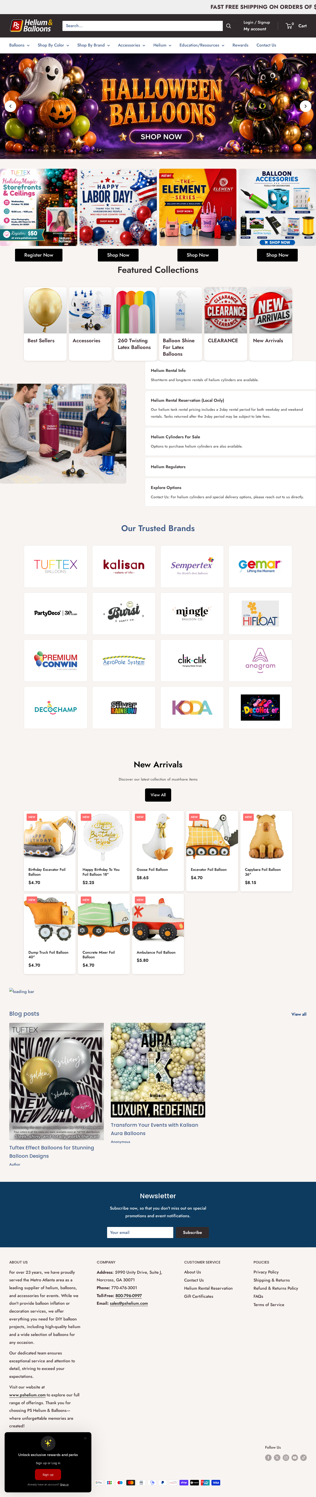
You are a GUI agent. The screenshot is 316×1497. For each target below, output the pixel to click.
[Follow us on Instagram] (286, 1457)
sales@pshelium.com (129, 1303)
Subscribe (192, 1232)
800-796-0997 (128, 1296)
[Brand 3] (192, 566)
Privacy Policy (266, 1272)
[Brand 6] (124, 613)
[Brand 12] (260, 660)
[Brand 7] (192, 613)
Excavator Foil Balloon (209, 869)
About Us (192, 1272)
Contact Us (266, 45)
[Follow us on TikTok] (303, 1457)
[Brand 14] (124, 707)
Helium (159, 45)
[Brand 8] (260, 613)
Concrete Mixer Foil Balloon (99, 955)
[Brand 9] (56, 660)
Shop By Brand (91, 45)
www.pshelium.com (27, 1395)
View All (158, 795)
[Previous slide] (10, 106)
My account (255, 29)
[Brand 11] (192, 660)
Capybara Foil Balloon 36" (263, 872)
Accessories (129, 45)
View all (299, 1014)
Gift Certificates (198, 1296)
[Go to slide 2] (160, 153)
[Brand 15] (192, 707)
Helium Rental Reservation (208, 1288)
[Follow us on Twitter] (277, 1457)
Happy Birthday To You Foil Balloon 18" (101, 872)
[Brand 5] (56, 613)
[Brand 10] (124, 660)
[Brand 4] (260, 566)
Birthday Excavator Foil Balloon (46, 872)
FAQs (258, 1296)
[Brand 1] (56, 566)
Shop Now (118, 255)
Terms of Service (269, 1305)
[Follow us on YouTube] (294, 1457)
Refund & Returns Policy (276, 1288)
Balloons (17, 45)
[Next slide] (305, 106)
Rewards (240, 45)
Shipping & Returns (272, 1280)
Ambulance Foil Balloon (156, 952)
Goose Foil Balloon (152, 869)
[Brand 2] (124, 566)
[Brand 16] (260, 707)
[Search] (228, 26)
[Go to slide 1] (155, 153)
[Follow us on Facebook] (268, 1457)
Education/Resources (199, 45)
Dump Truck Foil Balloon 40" (48, 955)
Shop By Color (51, 45)
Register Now (38, 255)
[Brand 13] (56, 707)
